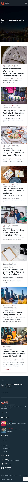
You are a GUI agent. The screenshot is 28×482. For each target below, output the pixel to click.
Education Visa (7, 66)
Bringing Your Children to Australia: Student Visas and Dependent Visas (14, 113)
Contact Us (5, 451)
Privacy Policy (10, 479)
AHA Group (8, 65)
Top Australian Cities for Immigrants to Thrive (13, 313)
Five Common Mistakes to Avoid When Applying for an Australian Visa (13, 271)
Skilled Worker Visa (13, 266)
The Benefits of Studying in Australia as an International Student (13, 232)
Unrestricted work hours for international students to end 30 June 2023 (14, 353)
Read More (8, 369)
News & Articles (6, 448)
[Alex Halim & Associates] (5, 3)
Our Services (5, 445)
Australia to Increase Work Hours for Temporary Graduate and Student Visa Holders (14, 72)
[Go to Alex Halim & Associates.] (1, 22)
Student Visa (13, 66)
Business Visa (7, 264)
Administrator (8, 346)
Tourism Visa (10, 267)
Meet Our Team (6, 442)
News (5, 349)
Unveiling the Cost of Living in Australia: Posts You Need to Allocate (13, 152)
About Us (5, 440)
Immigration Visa (14, 107)
